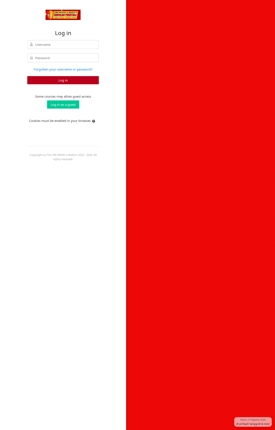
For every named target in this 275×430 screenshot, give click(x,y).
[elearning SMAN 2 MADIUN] (63, 15)
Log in (63, 80)
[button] (94, 121)
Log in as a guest (63, 104)
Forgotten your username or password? (63, 69)
